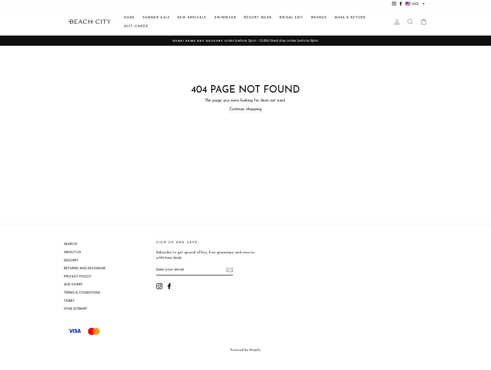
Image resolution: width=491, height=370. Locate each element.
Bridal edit (291, 17)
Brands (319, 17)
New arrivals (192, 17)
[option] (245, 40)
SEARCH (70, 244)
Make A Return (350, 17)
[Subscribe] (229, 270)
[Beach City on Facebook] (169, 286)
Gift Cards (136, 26)
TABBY (69, 300)
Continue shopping (245, 109)
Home (129, 17)
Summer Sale (156, 17)
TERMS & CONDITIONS (82, 292)
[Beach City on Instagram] (159, 286)
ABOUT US (72, 252)
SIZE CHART (73, 284)
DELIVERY (71, 260)
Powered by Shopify (245, 350)
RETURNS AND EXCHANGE (85, 268)
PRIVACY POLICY (77, 276)
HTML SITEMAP (75, 308)
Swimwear (225, 17)
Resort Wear (258, 17)
